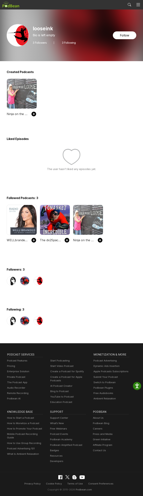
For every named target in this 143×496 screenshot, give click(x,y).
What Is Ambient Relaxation (23, 453)
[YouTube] (82, 477)
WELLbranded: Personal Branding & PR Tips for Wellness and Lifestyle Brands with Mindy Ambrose (17, 240)
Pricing (11, 365)
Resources (56, 455)
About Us (98, 417)
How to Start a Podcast (20, 417)
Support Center (59, 417)
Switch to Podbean (104, 382)
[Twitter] (67, 477)
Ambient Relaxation (104, 398)
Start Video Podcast (62, 365)
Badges (54, 450)
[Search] (129, 4)
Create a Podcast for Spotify (67, 371)
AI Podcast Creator (61, 385)
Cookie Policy (54, 483)
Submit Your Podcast (105, 376)
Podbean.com (84, 489)
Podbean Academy (61, 439)
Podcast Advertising (105, 360)
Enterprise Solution (18, 371)
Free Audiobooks (103, 393)
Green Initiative (101, 439)
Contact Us (99, 450)
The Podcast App (17, 382)
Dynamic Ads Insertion (106, 365)
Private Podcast (16, 376)
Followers (40, 42)
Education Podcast (61, 401)
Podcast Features (17, 360)
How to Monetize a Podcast (23, 423)
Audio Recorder (16, 387)
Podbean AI (13, 398)
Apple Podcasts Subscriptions (110, 371)
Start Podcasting (60, 360)
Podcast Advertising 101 (21, 448)
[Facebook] (60, 477)
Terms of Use (75, 483)
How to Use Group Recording (24, 443)
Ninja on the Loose (17, 114)
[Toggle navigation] (138, 4)
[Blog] (74, 477)
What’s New (57, 423)
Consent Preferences (100, 483)
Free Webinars (58, 428)
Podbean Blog (101, 423)
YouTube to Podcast (62, 396)
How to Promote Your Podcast (24, 428)
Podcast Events (59, 433)
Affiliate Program (102, 444)
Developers (56, 461)
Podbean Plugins (103, 387)
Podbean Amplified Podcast (66, 444)
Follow (124, 35)
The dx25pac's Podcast (50, 240)
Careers (97, 428)
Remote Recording (17, 393)
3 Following (69, 42)
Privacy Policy (32, 483)
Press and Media (102, 433)
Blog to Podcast (59, 391)
